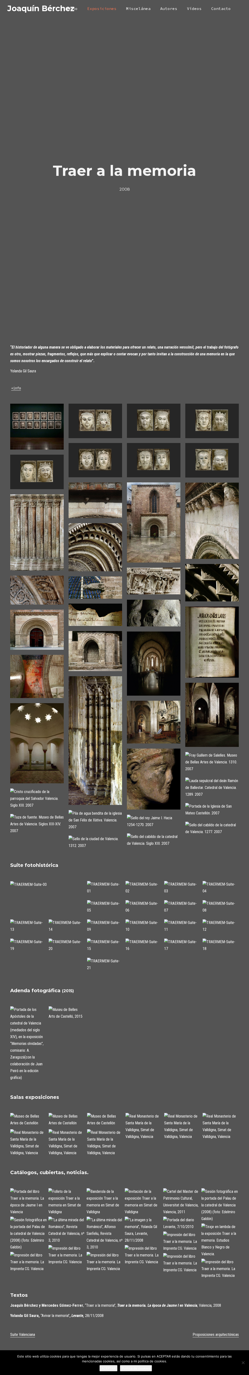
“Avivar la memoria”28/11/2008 (57, 1315)
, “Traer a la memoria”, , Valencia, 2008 (115, 1305)
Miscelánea (138, 8)
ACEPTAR (108, 1368)
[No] (242, 1362)
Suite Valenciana (22, 1334)
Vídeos (194, 8)
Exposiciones (101, 8)
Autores (168, 8)
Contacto (221, 8)
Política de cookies (136, 1368)
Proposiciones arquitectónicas (216, 1334)
